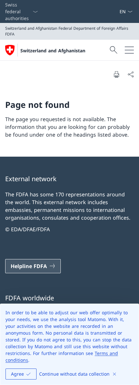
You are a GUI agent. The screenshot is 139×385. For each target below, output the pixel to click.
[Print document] (116, 74)
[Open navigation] (129, 50)
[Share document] (130, 74)
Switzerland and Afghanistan (52, 50)
